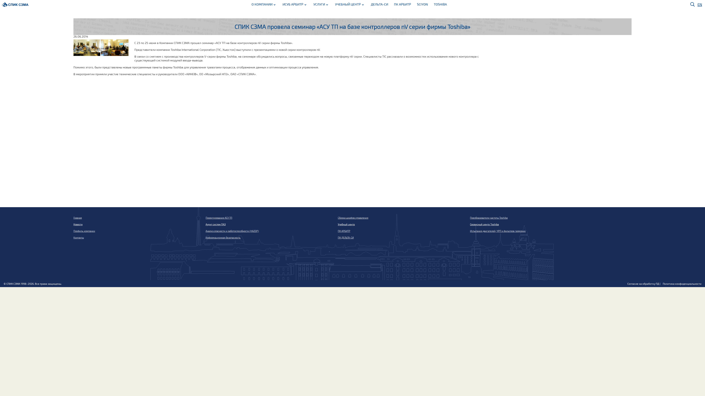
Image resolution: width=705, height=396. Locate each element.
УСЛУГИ (319, 4)
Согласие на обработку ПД (643, 283)
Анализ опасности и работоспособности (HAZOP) (232, 231)
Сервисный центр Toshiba (484, 224)
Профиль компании (84, 231)
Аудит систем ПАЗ (216, 224)
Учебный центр (346, 224)
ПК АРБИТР (402, 4)
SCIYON (422, 4)
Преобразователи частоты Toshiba (489, 217)
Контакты (78, 237)
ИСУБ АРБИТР (293, 4)
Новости (78, 224)
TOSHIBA (440, 4)
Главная (77, 217)
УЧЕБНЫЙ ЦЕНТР (348, 4)
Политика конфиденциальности (682, 283)
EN (699, 4)
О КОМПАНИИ (262, 4)
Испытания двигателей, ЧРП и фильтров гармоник (498, 231)
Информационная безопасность (223, 237)
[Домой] (15, 4)
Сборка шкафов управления (353, 217)
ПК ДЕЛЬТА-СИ (346, 237)
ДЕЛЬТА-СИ (379, 4)
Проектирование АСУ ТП (219, 217)
